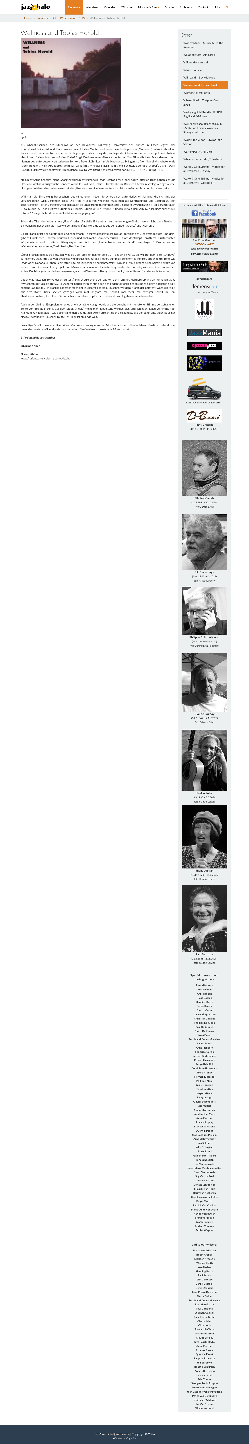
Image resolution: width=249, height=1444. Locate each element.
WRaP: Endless (192, 70)
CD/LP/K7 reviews (65, 18)
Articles (169, 7)
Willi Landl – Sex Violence (199, 77)
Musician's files (147, 7)
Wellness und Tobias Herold (200, 85)
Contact (203, 7)
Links (217, 7)
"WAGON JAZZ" (204, 244)
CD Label (127, 7)
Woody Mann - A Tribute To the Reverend (203, 45)
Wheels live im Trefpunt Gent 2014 (201, 102)
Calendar (109, 7)
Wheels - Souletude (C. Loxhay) (202, 159)
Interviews (92, 7)
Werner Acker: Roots (196, 92)
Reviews (73, 7)
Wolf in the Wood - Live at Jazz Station (202, 142)
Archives (185, 7)
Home (28, 18)
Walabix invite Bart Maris (199, 54)
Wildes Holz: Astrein (196, 62)
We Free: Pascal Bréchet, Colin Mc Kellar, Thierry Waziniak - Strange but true (202, 128)
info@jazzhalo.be (119, 1434)
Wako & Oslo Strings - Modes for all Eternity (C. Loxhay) (204, 168)
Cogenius (131, 1438)
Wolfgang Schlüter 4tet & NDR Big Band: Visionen (202, 114)
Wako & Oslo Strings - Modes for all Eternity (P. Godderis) (204, 180)
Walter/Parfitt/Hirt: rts (198, 151)
